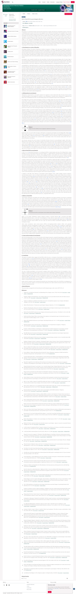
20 (52, 112)
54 (33, 229)
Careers (28, 586)
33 (50, 163)
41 (36, 181)
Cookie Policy (56, 588)
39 (47, 177)
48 (59, 216)
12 (52, 83)
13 (66, 86)
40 (27, 181)
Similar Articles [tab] (34, 13)
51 (58, 225)
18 (60, 107)
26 (70, 132)
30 (29, 145)
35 (51, 166)
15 (69, 94)
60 (29, 277)
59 (27, 266)
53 (61, 226)
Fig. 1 (23, 122)
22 (61, 116)
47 (57, 206)
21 (61, 113)
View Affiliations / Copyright (27, 23)
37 (54, 171)
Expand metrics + (25, 27)
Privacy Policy (50, 589)
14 (37, 89)
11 (35, 82)
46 (56, 206)
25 (69, 132)
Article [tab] (24, 13)
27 (70, 145)
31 (29, 152)
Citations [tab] (28, 13)
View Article (64, 292)
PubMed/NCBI (30, 293)
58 (28, 263)
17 (62, 104)
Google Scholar (39, 297)
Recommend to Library (12, 20)
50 (67, 219)
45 (28, 204)
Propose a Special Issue (7, 8)
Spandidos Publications (30, 584)
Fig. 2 (60, 206)
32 (67, 157)
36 (53, 171)
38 (33, 176)
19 (61, 111)
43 (42, 188)
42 (29, 182)
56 (56, 201)
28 (43, 135)
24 (70, 121)
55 (47, 230)
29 (54, 144)
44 (55, 201)
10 (27, 79)
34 (56, 163)
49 (58, 219)
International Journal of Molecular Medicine (13, 5)
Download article (68, 13)
